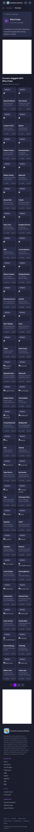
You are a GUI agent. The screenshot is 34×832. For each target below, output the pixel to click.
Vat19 (21, 522)
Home (5, 762)
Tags (5, 773)
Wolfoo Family (9, 175)
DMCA (5, 823)
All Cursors (7, 764)
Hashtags (9, 8)
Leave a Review (8, 808)
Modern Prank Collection (9, 150)
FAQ (5, 781)
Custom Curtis (9, 126)
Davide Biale (23, 621)
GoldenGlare (8, 596)
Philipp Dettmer (24, 274)
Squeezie (7, 522)
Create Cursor (8, 792)
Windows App (8, 805)
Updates (6, 778)
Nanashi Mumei (9, 101)
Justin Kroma (8, 621)
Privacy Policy (8, 821)
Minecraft (22, 373)
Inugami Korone (24, 225)
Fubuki (21, 200)
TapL (5, 497)
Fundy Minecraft (9, 423)
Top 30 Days (8, 767)
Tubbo (6, 348)
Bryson (21, 126)
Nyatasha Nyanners (9, 373)
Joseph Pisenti (8, 398)
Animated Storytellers (24, 150)
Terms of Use (22, 818)
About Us (6, 818)
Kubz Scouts (23, 348)
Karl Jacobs (22, 472)
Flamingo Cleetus (24, 497)
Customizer (7, 795)
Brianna (21, 547)
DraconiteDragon (9, 646)
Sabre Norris (8, 472)
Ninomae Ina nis (9, 299)
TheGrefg (22, 646)
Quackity (7, 547)
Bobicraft (22, 175)
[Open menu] (4, 3)
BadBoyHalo (23, 423)
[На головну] (3, 8)
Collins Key (22, 670)
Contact (13, 818)
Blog (5, 784)
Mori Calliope (8, 324)
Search (6, 776)
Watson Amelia (9, 274)
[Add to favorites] (13, 89)
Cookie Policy (17, 821)
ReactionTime (23, 596)
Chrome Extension (9, 802)
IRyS (5, 249)
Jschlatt (21, 299)
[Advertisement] (17, 57)
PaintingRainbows (24, 571)
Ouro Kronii (23, 101)
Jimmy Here (8, 200)
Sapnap (21, 448)
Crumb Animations (24, 249)
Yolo (5, 448)
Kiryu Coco (7, 225)
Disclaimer (26, 821)
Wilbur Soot (8, 670)
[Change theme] (25, 3)
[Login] (30, 3)
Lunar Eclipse (8, 571)
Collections (7, 770)
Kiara (20, 324)
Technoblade (23, 398)
